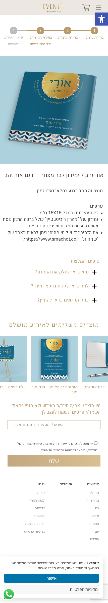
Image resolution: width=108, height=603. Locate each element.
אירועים (93, 484)
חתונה (94, 523)
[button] (101, 19)
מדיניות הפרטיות (84, 589)
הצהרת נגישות (35, 523)
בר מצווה (92, 500)
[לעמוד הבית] (54, 7)
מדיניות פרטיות (34, 531)
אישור (52, 578)
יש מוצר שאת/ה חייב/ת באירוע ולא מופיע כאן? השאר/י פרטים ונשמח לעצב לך (56, 409)
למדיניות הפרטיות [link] (64, 450)
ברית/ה (94, 492)
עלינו (41, 484)
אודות (41, 492)
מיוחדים (66, 484)
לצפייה (54, 359)
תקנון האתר (37, 500)
